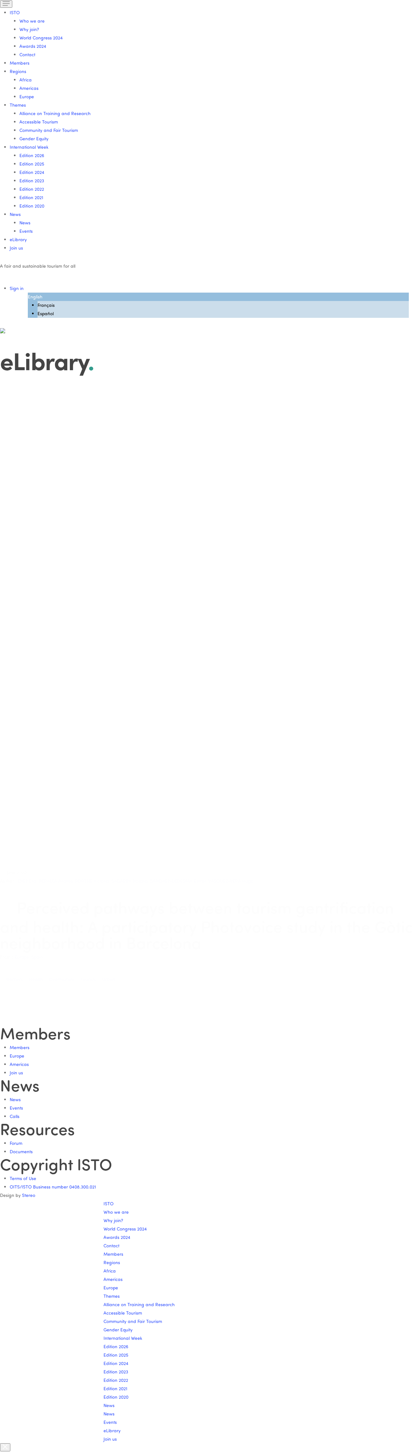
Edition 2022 (31, 189)
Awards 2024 (32, 46)
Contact (27, 54)
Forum (16, 1143)
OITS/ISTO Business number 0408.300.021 (53, 1187)
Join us (16, 248)
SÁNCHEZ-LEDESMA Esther (178, 881)
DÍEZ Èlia (27, 881)
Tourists (88, 979)
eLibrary (18, 239)
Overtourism (61, 979)
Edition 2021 (31, 197)
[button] (212, 721)
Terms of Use (23, 1178)
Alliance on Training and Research (55, 113)
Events (26, 231)
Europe (26, 96)
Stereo (28, 1195)
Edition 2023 (31, 180)
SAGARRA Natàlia (129, 881)
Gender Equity (34, 138)
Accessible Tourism (38, 122)
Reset (8, 856)
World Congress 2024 (41, 38)
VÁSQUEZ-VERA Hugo (231, 881)
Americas (28, 88)
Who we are (32, 21)
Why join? (29, 29)
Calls (14, 1116)
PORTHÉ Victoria (92, 881)
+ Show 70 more (18, 824)
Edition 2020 (31, 206)
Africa (25, 80)
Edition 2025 (31, 164)
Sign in (17, 288)
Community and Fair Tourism (48, 130)
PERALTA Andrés (56, 881)
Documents (21, 1151)
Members (19, 63)
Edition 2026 (31, 155)
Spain (37, 957)
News (24, 223)
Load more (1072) (19, 1001)
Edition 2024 (31, 172)
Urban (108, 979)
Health (36, 979)
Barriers (14, 979)
